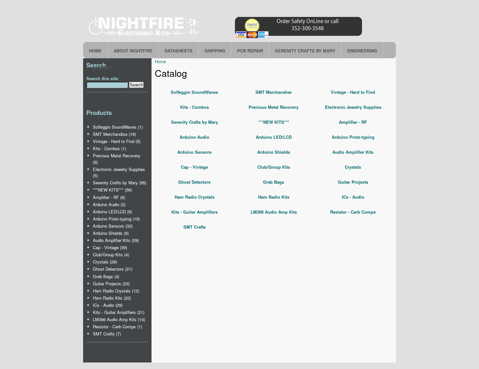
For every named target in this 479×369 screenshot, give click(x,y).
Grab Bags (273, 182)
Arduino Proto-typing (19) (116, 219)
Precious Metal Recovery (273, 107)
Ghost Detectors (194, 182)
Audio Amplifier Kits (352, 152)
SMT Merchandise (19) (114, 134)
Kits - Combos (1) (109, 148)
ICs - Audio (353, 197)
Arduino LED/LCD (274, 137)
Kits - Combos (194, 107)
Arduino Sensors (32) (113, 226)
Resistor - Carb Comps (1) (117, 326)
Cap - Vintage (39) (110, 247)
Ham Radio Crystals (194, 197)
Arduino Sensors (194, 152)
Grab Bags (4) (106, 276)
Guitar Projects (353, 182)
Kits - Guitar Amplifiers (194, 212)
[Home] (226, 38)
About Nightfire (133, 51)
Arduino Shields (273, 152)
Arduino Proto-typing (353, 137)
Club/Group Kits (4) (111, 254)
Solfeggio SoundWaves (194, 92)
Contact (102, 68)
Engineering (362, 51)
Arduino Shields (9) (111, 233)
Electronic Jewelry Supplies (353, 107)
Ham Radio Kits (273, 197)
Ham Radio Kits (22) (112, 298)
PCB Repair (250, 51)
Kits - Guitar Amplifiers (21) (118, 312)
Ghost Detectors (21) (112, 269)
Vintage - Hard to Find (353, 92)
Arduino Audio (194, 137)
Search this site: (102, 78)
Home (95, 51)
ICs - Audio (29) (108, 305)
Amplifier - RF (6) (109, 197)
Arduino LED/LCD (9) (112, 211)
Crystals (353, 167)
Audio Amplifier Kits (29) (116, 240)
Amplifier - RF (353, 122)
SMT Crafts (194, 227)
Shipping (215, 51)
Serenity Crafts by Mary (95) (119, 182)
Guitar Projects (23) (111, 283)
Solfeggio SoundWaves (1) (118, 127)
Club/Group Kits (273, 167)
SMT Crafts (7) (107, 334)
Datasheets (179, 51)
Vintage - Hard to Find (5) (116, 141)
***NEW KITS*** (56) (112, 190)
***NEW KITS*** (273, 122)
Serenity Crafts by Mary (194, 122)
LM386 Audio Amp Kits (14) (119, 319)
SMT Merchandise (273, 92)
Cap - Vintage (194, 167)
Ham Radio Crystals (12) (116, 291)
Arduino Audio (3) (109, 204)
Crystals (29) (105, 262)
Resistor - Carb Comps (353, 212)
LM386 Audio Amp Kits (274, 212)
